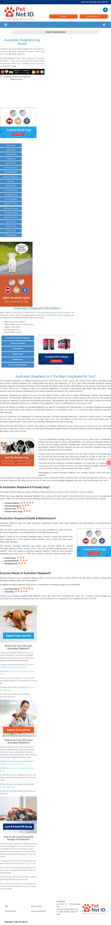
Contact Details (10, 911)
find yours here (30, 863)
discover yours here (7, 787)
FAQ (6, 906)
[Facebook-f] (105, 9)
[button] (5, 24)
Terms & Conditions (38, 911)
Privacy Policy (36, 906)
